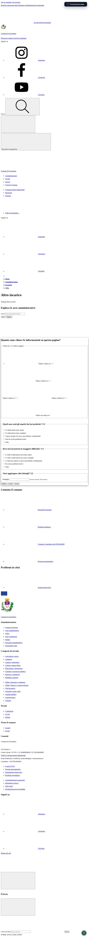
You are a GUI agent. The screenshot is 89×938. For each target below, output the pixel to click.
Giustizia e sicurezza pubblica (15, 671)
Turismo (8, 196)
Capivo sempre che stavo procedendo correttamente (23, 436)
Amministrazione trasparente (34, 5)
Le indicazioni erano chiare (14, 430)
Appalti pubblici (10, 694)
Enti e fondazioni (11, 637)
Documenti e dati (11, 646)
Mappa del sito (6, 853)
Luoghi (7, 728)
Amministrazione (11, 176)
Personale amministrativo (13, 643)
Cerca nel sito (5, 932)
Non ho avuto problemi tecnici (15, 439)
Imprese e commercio (12, 674)
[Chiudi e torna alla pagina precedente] (18, 880)
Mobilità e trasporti (11, 677)
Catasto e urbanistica (12, 662)
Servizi (7, 182)
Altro (7, 442)
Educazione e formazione (14, 668)
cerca (2, 314)
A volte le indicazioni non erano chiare (18, 455)
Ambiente (8, 659)
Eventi (7, 731)
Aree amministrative (12, 630)
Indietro (4, 484)
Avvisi (7, 714)
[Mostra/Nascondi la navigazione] (18, 124)
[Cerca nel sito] (22, 106)
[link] (17, 870)
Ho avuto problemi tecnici (14, 464)
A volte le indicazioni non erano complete (19, 458)
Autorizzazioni (10, 697)
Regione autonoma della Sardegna (13, 5)
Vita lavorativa (10, 688)
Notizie (7, 717)
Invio (3, 317)
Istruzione (8, 193)
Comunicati (9, 711)
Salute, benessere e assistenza (15, 682)
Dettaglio (6, 479)
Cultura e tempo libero (13, 665)
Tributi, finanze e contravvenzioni (16, 685)
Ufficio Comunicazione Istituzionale (13, 755)
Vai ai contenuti (6, 2)
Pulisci (9, 317)
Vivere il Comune (11, 185)
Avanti (11, 484)
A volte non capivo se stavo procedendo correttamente (23, 461)
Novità (7, 179)
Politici (7, 640)
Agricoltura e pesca (11, 656)
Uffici (7, 634)
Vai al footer (16, 2)
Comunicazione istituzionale (15, 190)
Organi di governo (11, 627)
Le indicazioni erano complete (15, 433)
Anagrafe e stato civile (13, 691)
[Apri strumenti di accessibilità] (84, 933)
